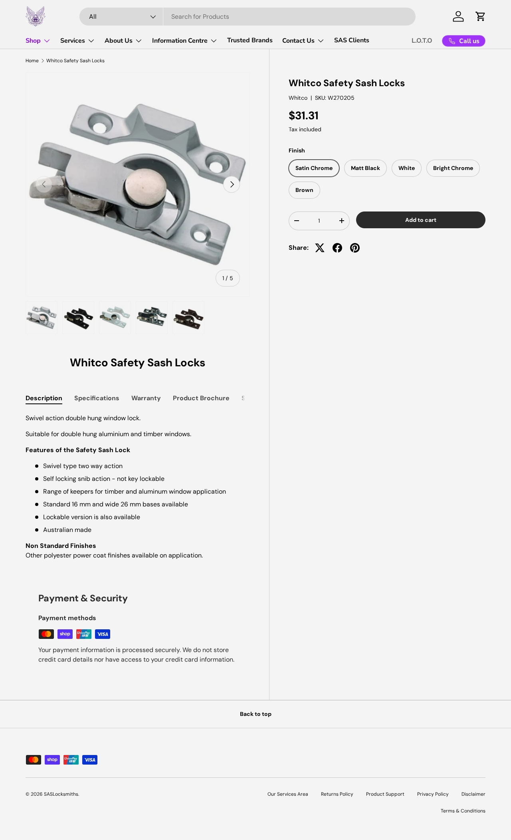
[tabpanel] (138, 486)
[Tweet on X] (320, 248)
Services (72, 40)
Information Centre (180, 40)
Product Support (385, 794)
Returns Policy (337, 794)
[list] (138, 184)
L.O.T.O (422, 40)
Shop (33, 40)
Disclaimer (473, 794)
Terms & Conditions (463, 811)
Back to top (255, 713)
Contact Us (298, 40)
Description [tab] (44, 398)
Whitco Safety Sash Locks (75, 60)
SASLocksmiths (61, 794)
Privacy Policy (433, 794)
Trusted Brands (250, 40)
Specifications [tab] (96, 398)
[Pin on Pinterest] (355, 248)
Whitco (298, 98)
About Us (119, 40)
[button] (480, 16)
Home (32, 60)
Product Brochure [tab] (201, 398)
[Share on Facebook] (337, 248)
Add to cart (420, 219)
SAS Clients (351, 40)
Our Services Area (287, 794)
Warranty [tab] (146, 398)
